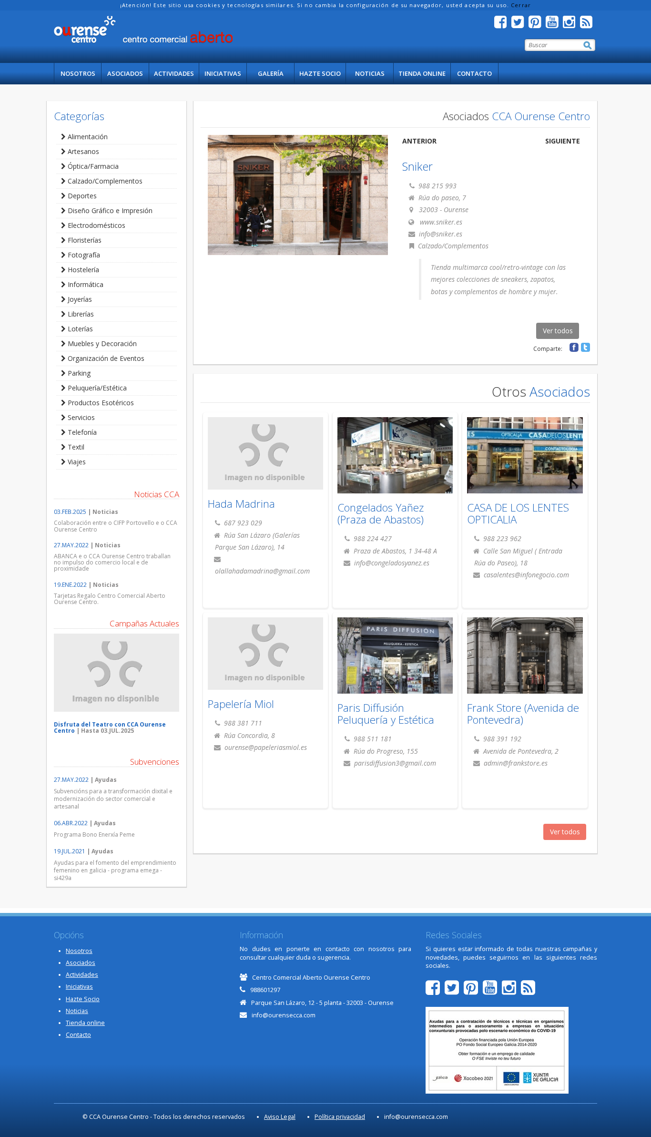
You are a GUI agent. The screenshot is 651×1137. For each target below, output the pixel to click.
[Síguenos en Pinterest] (537, 24)
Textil (75, 446)
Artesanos (82, 151)
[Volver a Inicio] (143, 29)
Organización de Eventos (105, 358)
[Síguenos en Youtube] (554, 24)
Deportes (81, 195)
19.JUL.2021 (69, 851)
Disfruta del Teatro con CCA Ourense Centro (110, 727)
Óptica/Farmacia (92, 166)
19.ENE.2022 (70, 585)
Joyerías (79, 299)
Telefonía (81, 432)
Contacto (474, 73)
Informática (84, 284)
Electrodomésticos (95, 225)
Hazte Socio (320, 73)
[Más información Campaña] (116, 673)
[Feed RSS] (588, 24)
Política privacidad (340, 1117)
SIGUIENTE (562, 140)
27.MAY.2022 (71, 545)
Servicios (80, 417)
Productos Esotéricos (100, 402)
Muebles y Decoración (101, 343)
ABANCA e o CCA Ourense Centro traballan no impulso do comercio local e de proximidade (112, 562)
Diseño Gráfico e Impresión (109, 210)
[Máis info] (395, 460)
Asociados (125, 73)
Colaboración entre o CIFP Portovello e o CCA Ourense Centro (115, 526)
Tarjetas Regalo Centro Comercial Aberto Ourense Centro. (109, 599)
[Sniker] (298, 195)
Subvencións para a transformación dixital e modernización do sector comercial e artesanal (113, 798)
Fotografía (83, 254)
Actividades (174, 73)
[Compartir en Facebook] (574, 347)
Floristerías (84, 240)
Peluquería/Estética (96, 387)
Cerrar (521, 5)
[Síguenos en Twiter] (520, 24)
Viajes (76, 461)
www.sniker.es (441, 221)
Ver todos (558, 330)
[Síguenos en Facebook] (502, 24)
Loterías (79, 328)
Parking (78, 373)
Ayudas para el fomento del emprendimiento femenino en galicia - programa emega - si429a (115, 870)
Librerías (80, 313)
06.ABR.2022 (71, 823)
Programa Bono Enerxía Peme (94, 834)
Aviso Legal (279, 1117)
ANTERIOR (419, 140)
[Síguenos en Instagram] (571, 24)
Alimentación (87, 136)
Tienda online (422, 73)
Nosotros (78, 73)
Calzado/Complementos (104, 180)
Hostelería (82, 269)
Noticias (370, 73)
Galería (271, 73)
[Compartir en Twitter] (585, 347)
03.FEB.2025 (70, 512)
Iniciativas (222, 73)
